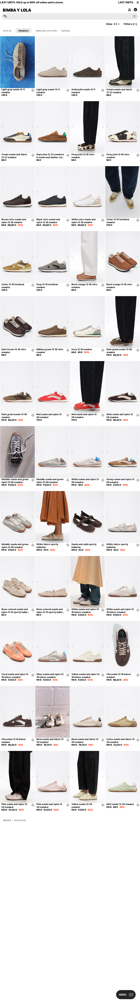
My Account (129, 9)
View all (7, 30)
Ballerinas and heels (46, 30)
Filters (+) (130, 23)
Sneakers (23, 30)
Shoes (7, 820)
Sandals (65, 30)
